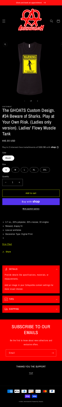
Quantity (5, 176)
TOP (31, 373)
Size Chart (7, 244)
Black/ (8, 158)
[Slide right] (37, 101)
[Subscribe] (52, 352)
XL (34, 169)
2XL (45, 169)
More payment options (31, 209)
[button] (3, 21)
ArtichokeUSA (28, 401)
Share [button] (8, 251)
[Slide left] (24, 101)
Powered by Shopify (37, 401)
